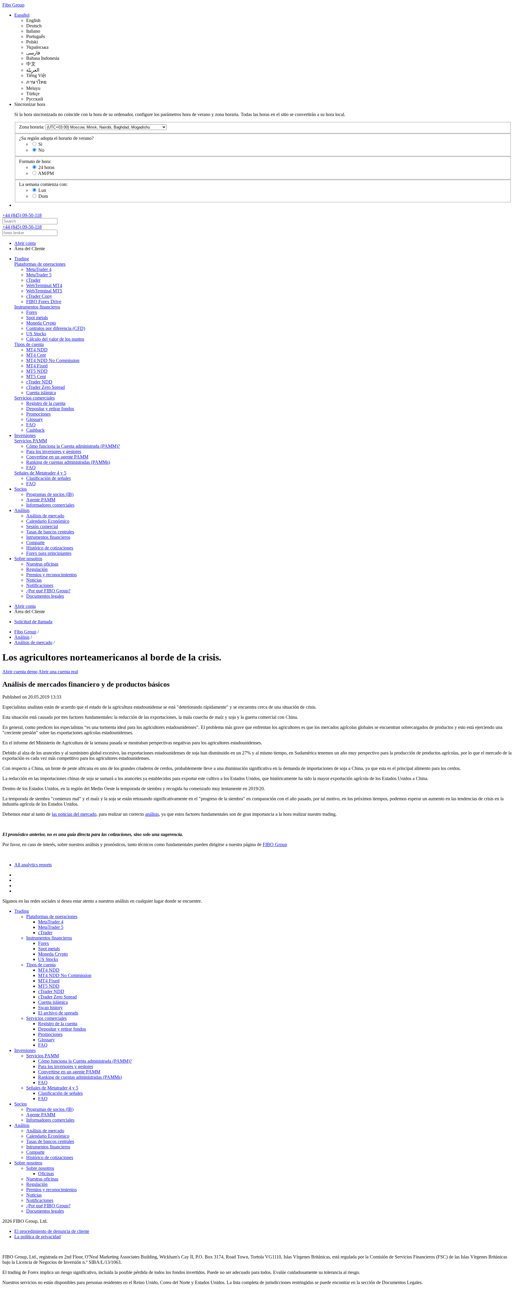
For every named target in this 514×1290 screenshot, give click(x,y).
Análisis (21, 510)
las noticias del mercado (74, 814)
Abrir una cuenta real (58, 671)
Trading (21, 258)
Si (40, 144)
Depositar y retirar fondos (50, 408)
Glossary (34, 419)
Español (21, 15)
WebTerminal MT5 (44, 290)
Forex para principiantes (48, 553)
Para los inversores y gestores (53, 451)
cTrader (33, 280)
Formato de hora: (35, 161)
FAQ (31, 424)
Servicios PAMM (30, 440)
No (41, 150)
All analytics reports (33, 864)
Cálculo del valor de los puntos (55, 339)
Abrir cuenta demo (19, 671)
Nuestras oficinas (42, 563)
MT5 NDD (37, 371)
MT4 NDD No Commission (52, 360)
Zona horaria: (31, 126)
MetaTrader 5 (38, 274)
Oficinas (46, 1173)
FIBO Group (275, 844)
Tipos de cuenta (29, 344)
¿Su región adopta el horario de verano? (56, 138)
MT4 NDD (37, 349)
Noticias (34, 580)
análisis (152, 814)
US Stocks (36, 333)
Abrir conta (25, 243)
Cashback (35, 430)
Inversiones (25, 435)
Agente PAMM (40, 499)
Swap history (50, 1007)
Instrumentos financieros (37, 306)
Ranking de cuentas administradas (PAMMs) (68, 462)
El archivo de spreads (58, 1012)
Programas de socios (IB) (49, 494)
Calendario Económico (47, 521)
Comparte (35, 542)
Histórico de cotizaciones (49, 547)
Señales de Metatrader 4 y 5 (40, 472)
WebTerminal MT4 (44, 285)
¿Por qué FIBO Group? (48, 590)
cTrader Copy (39, 296)
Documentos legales (45, 596)
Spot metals (37, 317)
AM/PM (46, 173)
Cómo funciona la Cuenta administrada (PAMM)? (73, 446)
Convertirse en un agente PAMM (57, 456)
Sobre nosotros (28, 558)
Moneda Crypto (41, 322)
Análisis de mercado (45, 515)
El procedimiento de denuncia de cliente (51, 1231)
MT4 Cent (36, 355)
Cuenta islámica (41, 392)
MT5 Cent (36, 376)
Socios (20, 488)
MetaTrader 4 (38, 269)
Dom (43, 196)
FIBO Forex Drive (43, 301)
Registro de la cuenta (45, 403)
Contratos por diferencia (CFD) (55, 328)
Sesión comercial (42, 526)
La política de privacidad (37, 1236)
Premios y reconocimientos (51, 574)
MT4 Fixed (37, 365)
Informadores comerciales (50, 505)
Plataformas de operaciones (39, 264)
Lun (42, 190)
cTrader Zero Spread (45, 387)
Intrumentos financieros (48, 537)
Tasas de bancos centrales (50, 531)
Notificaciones (39, 585)
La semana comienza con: (43, 184)
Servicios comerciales (34, 397)
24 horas (46, 167)
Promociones (38, 414)
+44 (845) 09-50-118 (22, 215)
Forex (31, 312)
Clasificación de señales (48, 478)
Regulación (37, 569)
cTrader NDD (39, 381)
